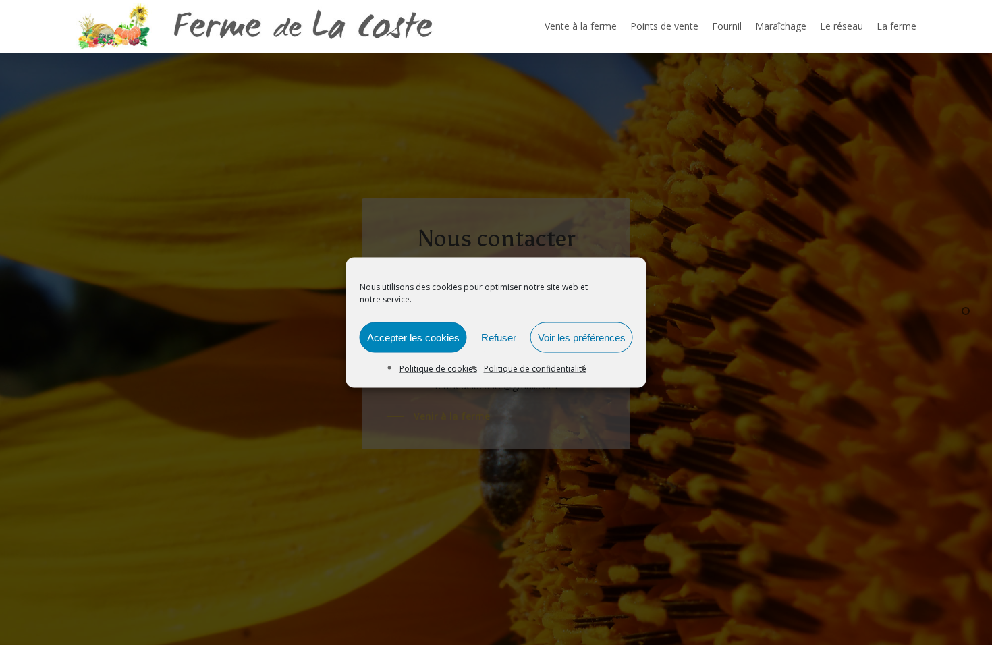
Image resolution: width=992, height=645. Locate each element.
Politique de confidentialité (535, 368)
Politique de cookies (438, 368)
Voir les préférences (582, 337)
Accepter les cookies (413, 337)
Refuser (498, 337)
